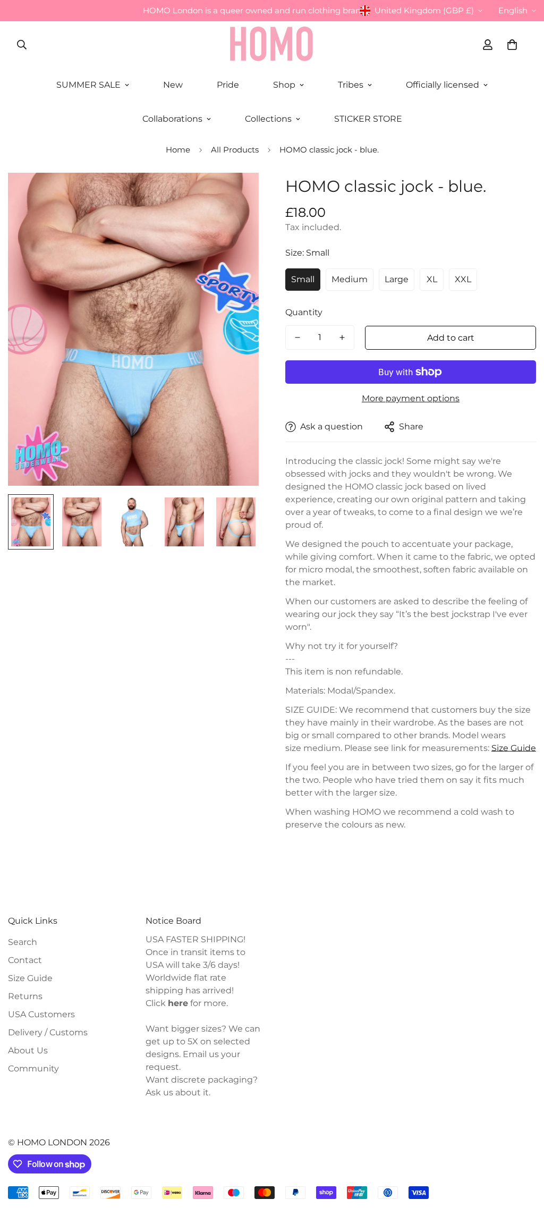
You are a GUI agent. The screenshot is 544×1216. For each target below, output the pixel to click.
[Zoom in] (236, 195)
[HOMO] (272, 44)
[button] (512, 44)
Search (22, 942)
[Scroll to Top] (523, 1158)
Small (302, 279)
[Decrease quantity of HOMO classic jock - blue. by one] (297, 337)
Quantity (303, 312)
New (173, 85)
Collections (268, 119)
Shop (284, 85)
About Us (28, 1050)
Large (397, 279)
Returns (25, 996)
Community (33, 1068)
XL (432, 279)
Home (178, 150)
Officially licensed (442, 85)
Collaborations (172, 119)
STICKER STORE (368, 119)
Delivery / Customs (48, 1032)
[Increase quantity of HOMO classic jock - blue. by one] (342, 337)
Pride (228, 85)
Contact (25, 960)
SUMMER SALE (88, 85)
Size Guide (513, 748)
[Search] (22, 44)
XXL (463, 279)
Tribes (350, 85)
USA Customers (41, 1014)
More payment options (411, 398)
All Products (235, 150)
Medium (350, 279)
